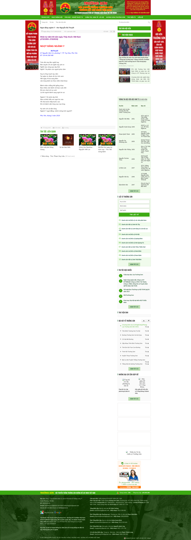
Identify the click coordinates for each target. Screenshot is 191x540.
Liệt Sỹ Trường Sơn (125, 196)
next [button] (148, 320)
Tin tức (52, 22)
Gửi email (57, 127)
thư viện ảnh (123, 312)
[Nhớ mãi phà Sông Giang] (48, 140)
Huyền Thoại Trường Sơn (130, 355)
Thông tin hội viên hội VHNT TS (133, 99)
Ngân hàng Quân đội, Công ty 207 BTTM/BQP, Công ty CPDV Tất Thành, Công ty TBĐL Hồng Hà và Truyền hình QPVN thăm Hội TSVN (136, 283)
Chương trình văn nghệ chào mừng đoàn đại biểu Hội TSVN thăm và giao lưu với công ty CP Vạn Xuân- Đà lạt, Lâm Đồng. (140, 79)
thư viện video (127, 34)
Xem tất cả (134, 191)
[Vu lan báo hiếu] (68, 140)
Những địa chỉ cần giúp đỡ (128, 374)
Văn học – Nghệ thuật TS (74, 17)
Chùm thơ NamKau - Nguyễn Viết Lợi (86, 148)
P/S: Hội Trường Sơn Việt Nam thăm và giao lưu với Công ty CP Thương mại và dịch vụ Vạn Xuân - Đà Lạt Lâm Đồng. (140, 71)
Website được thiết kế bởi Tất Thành (138, 538)
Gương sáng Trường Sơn (115, 17)
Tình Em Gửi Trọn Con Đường (131, 347)
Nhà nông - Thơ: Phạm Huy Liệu (58, 156)
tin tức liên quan (48, 131)
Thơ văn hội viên (61, 22)
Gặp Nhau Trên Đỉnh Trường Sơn (132, 343)
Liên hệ (140, 17)
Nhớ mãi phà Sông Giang (46, 148)
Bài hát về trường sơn (127, 320)
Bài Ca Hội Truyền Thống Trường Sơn (133, 360)
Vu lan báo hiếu (65, 147)
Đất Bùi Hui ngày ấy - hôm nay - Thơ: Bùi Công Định (105, 149)
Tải (146, 327)
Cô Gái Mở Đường (127, 339)
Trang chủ (45, 17)
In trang (66, 127)
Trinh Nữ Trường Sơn (128, 351)
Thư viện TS (131, 17)
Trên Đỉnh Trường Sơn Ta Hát (131, 331)
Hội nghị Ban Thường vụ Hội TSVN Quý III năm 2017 (136, 290)
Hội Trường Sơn (129, 295)
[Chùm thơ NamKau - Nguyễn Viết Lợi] (87, 140)
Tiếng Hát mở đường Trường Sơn (132, 364)
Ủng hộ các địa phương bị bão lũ (124, 390)
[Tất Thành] (129, 488)
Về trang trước (47, 127)
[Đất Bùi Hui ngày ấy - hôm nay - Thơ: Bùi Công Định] (106, 140)
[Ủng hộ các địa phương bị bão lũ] (126, 383)
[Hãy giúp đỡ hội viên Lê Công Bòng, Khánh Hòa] (142, 383)
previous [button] (144, 320)
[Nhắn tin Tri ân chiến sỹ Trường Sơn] (134, 453)
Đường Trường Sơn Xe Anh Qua (132, 335)
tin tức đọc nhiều (125, 270)
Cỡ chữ (106, 31)
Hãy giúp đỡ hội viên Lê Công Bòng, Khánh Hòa (142, 391)
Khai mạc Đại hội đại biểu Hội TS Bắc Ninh (135, 301)
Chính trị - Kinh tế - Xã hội (94, 17)
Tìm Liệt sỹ (134, 214)
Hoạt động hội (57, 17)
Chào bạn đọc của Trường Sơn (133, 275)
